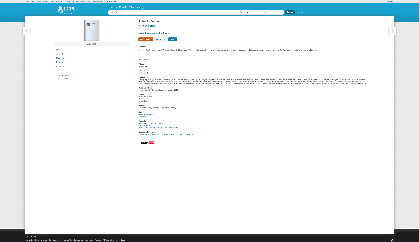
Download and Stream (83, 1)
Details (59, 49)
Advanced (300, 12)
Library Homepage (42, 1)
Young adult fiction (144, 125)
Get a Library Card (56, 1)
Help (117, 240)
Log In (390, 1)
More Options (145, 39)
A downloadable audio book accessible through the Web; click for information (165, 134)
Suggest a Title (69, 1)
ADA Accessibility (111, 1)
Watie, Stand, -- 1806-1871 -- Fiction (151, 123)
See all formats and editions (153, 33)
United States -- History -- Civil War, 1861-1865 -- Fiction (158, 127)
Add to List (161, 39)
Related (60, 62)
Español (33, 236)
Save (152, 142)
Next (393, 31)
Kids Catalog (30, 1)
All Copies (61, 54)
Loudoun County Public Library (126, 7)
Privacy (123, 240)
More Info (60, 66)
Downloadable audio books (148, 114)
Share (172, 39)
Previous (26, 31)
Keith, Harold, (143, 73)
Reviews (60, 58)
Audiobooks (142, 116)
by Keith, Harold (146, 25)
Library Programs (98, 1)
